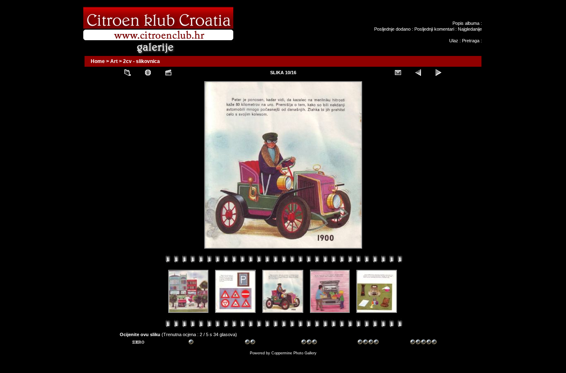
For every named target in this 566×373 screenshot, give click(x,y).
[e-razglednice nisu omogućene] (398, 72)
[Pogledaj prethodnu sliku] (418, 72)
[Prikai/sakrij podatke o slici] (148, 72)
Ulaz (453, 40)
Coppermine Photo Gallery (294, 353)
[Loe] (145, 343)
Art (114, 61)
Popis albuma (465, 23)
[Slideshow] (168, 72)
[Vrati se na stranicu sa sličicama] (128, 72)
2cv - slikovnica (141, 61)
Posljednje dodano (392, 29)
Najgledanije (470, 29)
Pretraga (470, 40)
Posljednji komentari (434, 29)
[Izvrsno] (423, 343)
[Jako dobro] (371, 343)
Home (98, 61)
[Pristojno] (258, 343)
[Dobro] (314, 343)
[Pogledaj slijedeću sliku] (438, 72)
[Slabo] (202, 343)
